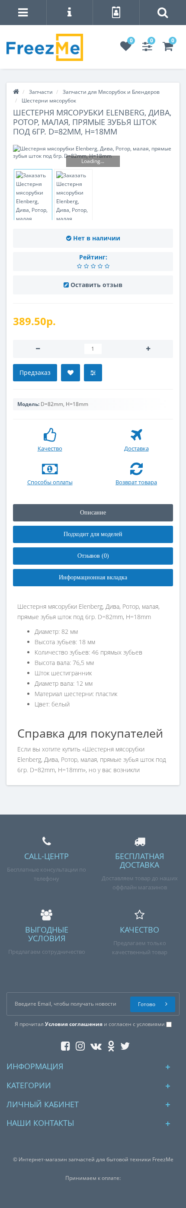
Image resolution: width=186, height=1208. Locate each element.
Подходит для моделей (93, 534)
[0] (125, 48)
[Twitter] (123, 1044)
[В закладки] (70, 372)
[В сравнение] (93, 372)
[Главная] (16, 92)
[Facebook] (63, 1044)
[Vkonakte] (94, 1044)
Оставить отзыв (96, 285)
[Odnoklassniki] (109, 1044)
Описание (93, 512)
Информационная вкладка (93, 577)
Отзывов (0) (93, 556)
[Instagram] (78, 1044)
